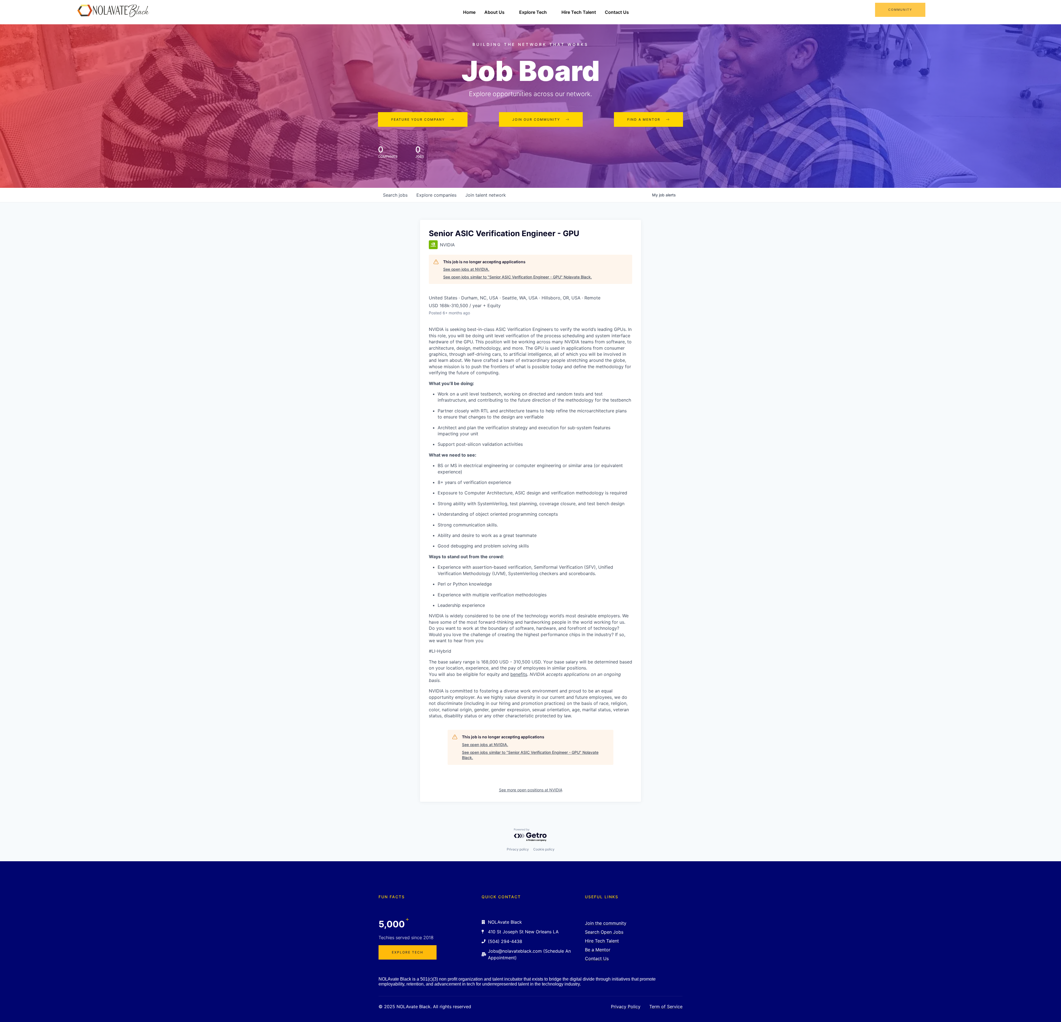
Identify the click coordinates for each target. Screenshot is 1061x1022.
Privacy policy (518, 849)
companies (436, 195)
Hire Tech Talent (578, 12)
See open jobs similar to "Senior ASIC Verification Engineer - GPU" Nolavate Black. (517, 277)
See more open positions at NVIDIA (530, 789)
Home (469, 12)
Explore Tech (533, 12)
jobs (395, 195)
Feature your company (418, 119)
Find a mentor (643, 119)
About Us (494, 12)
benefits (518, 674)
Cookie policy (544, 849)
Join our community (536, 119)
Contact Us (617, 12)
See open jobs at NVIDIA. (466, 269)
